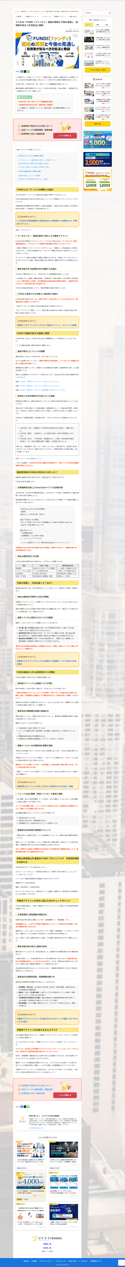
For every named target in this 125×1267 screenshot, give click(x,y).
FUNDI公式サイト (26, 230)
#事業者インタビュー (21, 1168)
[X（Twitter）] (24, 71)
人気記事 (18, 16)
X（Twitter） (83, 1261)
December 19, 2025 (63, 542)
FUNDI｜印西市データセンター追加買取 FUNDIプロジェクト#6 (42, 390)
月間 (106, 25)
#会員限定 (19, 1199)
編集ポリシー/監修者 (47, 1251)
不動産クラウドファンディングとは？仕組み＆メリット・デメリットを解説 (47, 325)
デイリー (88, 25)
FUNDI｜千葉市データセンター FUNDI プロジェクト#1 (39, 381)
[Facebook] (21, 71)
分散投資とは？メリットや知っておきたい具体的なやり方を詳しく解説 (45, 786)
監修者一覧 (47, 1247)
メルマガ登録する (65, 135)
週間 (97, 25)
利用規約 (34, 1261)
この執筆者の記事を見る (36, 1128)
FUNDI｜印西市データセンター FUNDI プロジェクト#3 (39, 386)
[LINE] (27, 71)
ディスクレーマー (60, 1261)
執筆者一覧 (47, 1244)
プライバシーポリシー (46, 1261)
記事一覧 (23, 11)
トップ (16, 11)
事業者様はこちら (96, 1261)
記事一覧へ (97, 124)
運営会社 (26, 1261)
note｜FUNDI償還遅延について (31, 458)
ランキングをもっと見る (98, 70)
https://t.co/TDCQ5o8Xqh (33, 538)
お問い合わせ (73, 1261)
